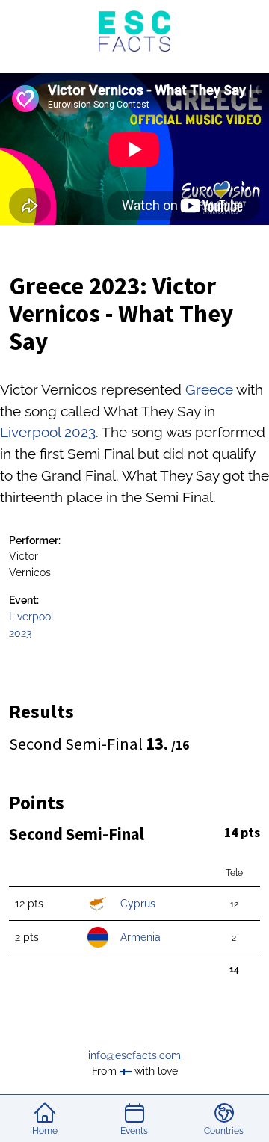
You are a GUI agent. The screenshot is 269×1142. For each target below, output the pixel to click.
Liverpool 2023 (48, 432)
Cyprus (137, 903)
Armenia (140, 936)
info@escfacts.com (134, 1055)
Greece (209, 389)
